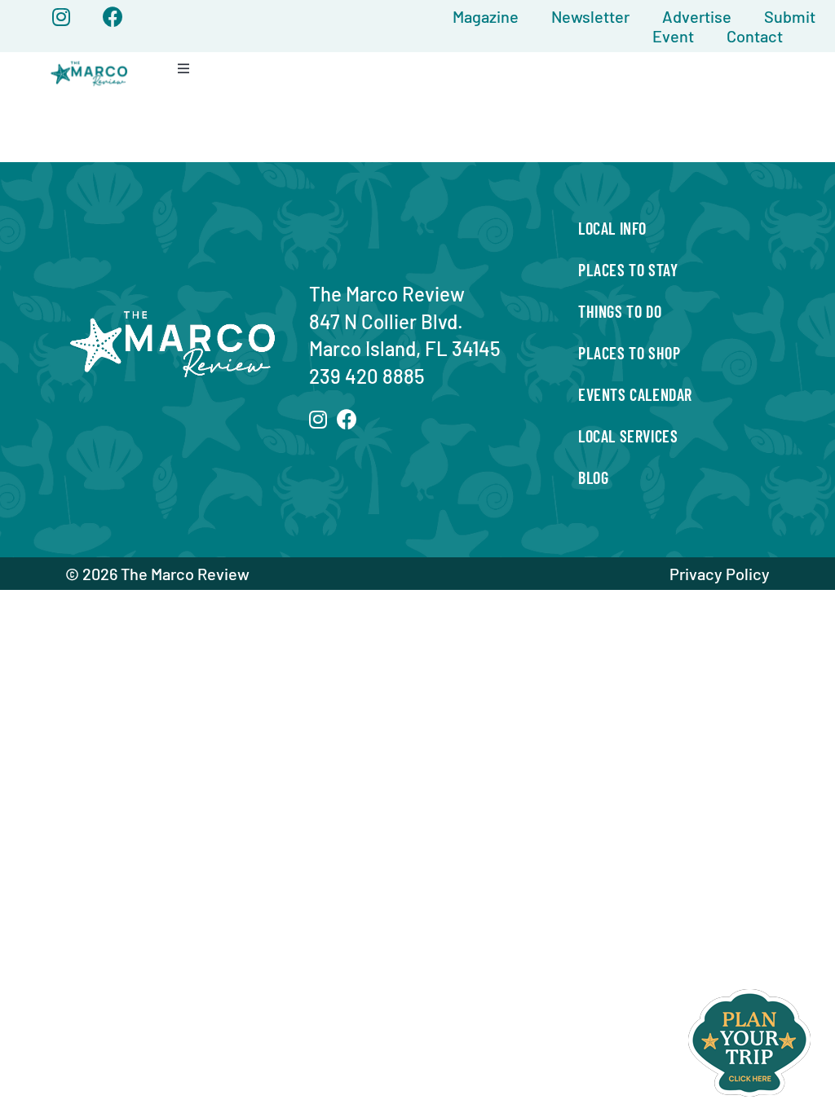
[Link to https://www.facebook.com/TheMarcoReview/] (113, 17)
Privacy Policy (719, 573)
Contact (755, 36)
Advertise (696, 16)
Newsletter (590, 16)
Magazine (486, 16)
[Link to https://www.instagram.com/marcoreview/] (61, 17)
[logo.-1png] (89, 61)
